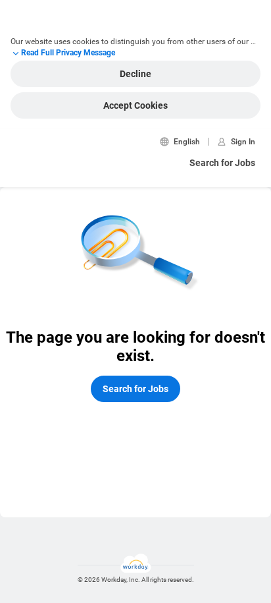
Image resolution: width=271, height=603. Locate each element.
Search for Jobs (222, 163)
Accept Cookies (135, 105)
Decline (135, 74)
